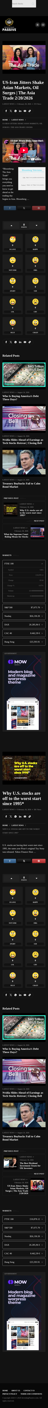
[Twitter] (10, 111)
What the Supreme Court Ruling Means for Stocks (16, 535)
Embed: (23, 185)
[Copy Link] (29, 111)
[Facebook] (6, 111)
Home (5, 120)
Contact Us (29, 1391)
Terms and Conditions (31, 1394)
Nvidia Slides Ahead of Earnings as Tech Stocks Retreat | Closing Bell (22, 441)
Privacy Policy (9, 1394)
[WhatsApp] (15, 111)
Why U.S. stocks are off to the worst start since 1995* (31, 513)
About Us (15, 1391)
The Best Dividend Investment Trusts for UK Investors (30, 1165)
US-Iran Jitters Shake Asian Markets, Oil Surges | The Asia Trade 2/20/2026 (16, 1190)
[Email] (25, 111)
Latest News (8, 104)
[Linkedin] (20, 111)
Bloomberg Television (32, 170)
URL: (24, 177)
